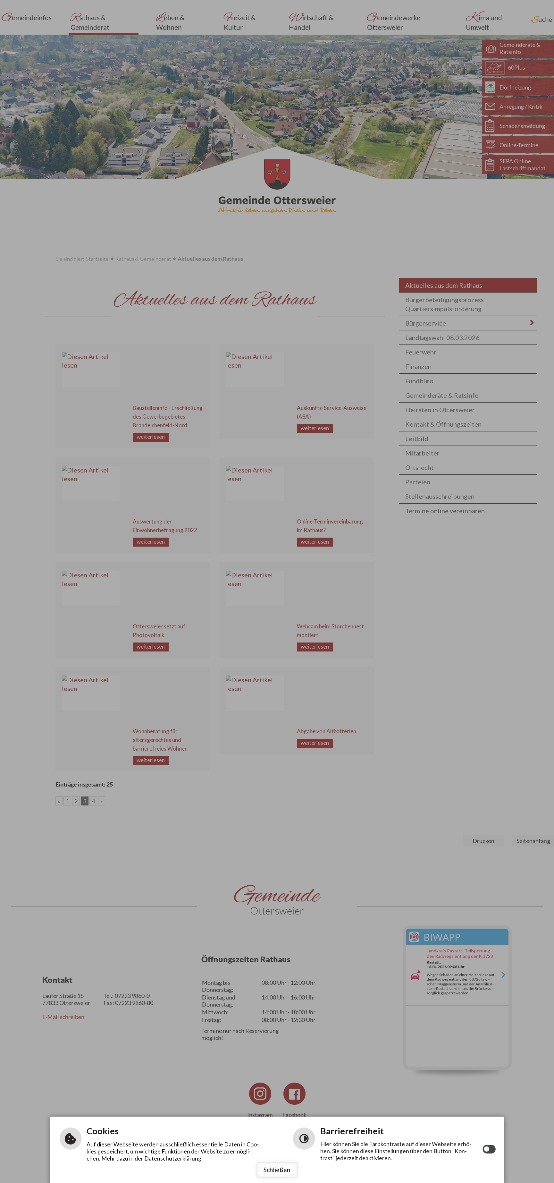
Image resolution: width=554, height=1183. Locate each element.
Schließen (277, 1169)
